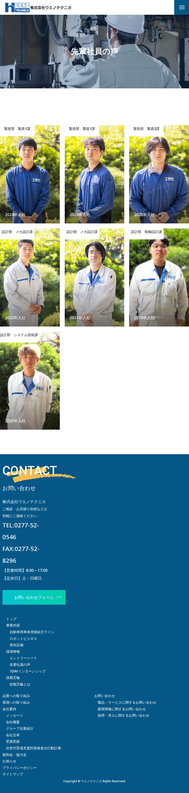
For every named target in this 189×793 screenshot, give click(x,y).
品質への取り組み (16, 695)
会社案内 (9, 709)
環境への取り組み (16, 702)
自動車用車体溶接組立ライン (32, 631)
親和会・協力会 (14, 754)
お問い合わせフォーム (34, 597)
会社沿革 (13, 735)
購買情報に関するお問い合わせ (122, 709)
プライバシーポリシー (19, 767)
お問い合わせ (104, 695)
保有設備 (16, 645)
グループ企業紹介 (19, 728)
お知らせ (9, 761)
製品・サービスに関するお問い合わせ (127, 702)
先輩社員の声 (20, 664)
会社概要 (13, 722)
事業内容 (13, 625)
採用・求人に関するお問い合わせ (123, 715)
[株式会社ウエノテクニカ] (38, 7)
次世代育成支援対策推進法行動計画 (33, 748)
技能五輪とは (20, 684)
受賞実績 (13, 741)
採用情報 (13, 651)
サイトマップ (12, 774)
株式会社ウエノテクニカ (24, 501)
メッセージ (14, 715)
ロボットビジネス (23, 638)
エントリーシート (23, 658)
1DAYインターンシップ (28, 671)
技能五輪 (13, 677)
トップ (11, 618)
